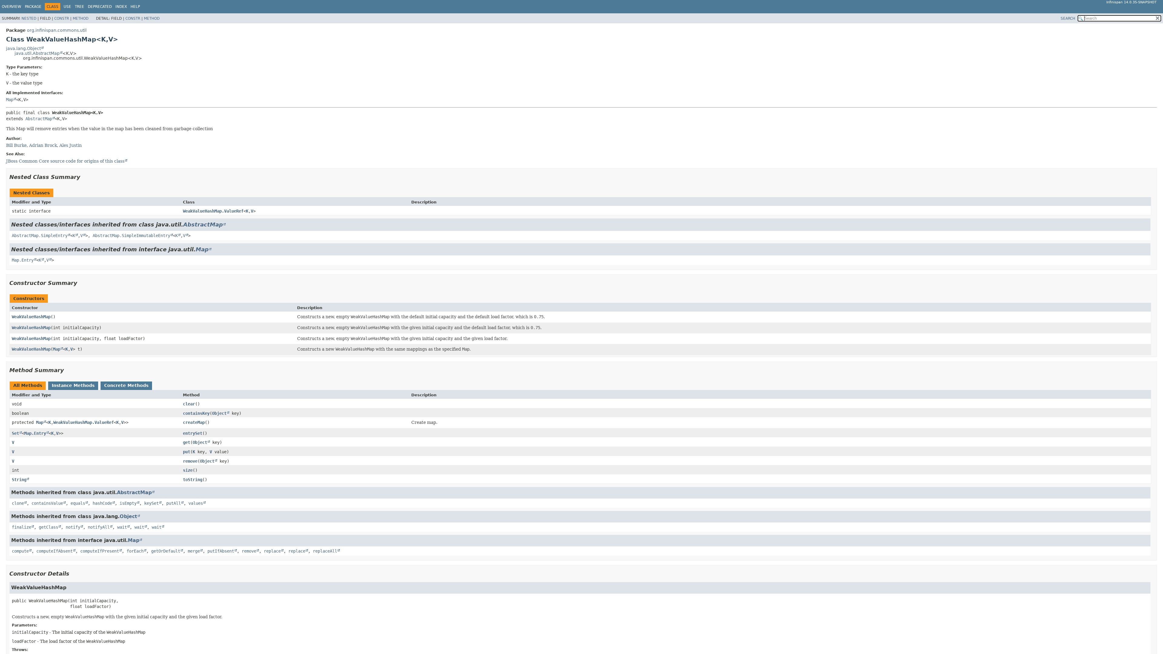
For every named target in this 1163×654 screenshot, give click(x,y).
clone (18, 503)
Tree (79, 7)
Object (219, 413)
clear (189, 403)
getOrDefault (165, 551)
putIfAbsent (220, 551)
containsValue (47, 503)
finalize (21, 527)
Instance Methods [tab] (73, 385)
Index (121, 7)
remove (190, 461)
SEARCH (1068, 18)
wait (122, 527)
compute (20, 551)
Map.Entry (23, 260)
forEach (135, 551)
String (19, 479)
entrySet (192, 433)
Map (9, 99)
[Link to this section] (84, 177)
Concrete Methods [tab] (126, 385)
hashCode (102, 503)
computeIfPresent (99, 551)
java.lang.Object (23, 48)
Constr (61, 18)
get (186, 442)
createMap (194, 422)
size (188, 470)
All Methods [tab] (27, 385)
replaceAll (325, 551)
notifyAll (99, 527)
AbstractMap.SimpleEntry (40, 235)
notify (73, 527)
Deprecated (100, 7)
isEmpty (128, 503)
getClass (48, 527)
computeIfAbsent (54, 551)
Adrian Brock (43, 145)
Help (135, 7)
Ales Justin (70, 145)
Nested (29, 18)
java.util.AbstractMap (37, 53)
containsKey (196, 413)
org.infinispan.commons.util (57, 30)
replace (272, 551)
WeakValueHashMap (31, 316)
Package (33, 7)
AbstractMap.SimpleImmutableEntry (131, 235)
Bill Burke (16, 145)
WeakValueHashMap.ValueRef (213, 211)
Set (15, 433)
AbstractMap (38, 118)
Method (80, 18)
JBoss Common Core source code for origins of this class (65, 161)
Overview (11, 7)
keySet (151, 503)
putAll (173, 503)
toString (192, 479)
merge (194, 551)
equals (78, 503)
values (195, 503)
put (186, 451)
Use (67, 7)
